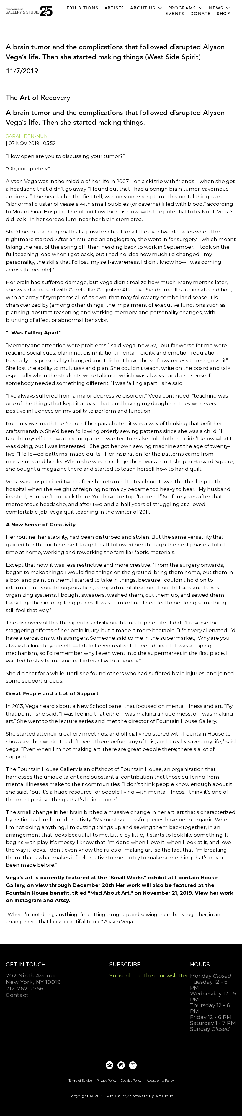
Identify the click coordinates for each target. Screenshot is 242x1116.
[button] (146, 8)
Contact (17, 995)
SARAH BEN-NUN (27, 136)
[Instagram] (122, 1065)
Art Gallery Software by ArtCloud (140, 1096)
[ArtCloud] (110, 1065)
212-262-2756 (25, 989)
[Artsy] (133, 1065)
